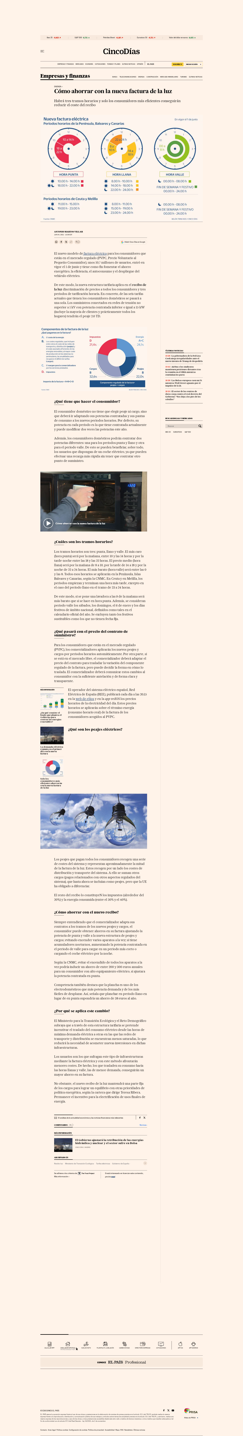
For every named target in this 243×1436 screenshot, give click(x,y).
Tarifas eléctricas (103, 1163)
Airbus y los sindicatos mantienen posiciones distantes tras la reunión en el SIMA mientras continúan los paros (183, 371)
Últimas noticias (128, 64)
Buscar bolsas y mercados (179, 418)
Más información (61, 1176)
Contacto (43, 1430)
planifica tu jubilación (105, 1348)
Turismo (183, 77)
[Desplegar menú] (42, 51)
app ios (180, 1348)
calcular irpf (49, 1348)
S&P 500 (78, 38)
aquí (113, 1176)
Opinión (140, 64)
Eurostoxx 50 (142, 38)
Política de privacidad (96, 1430)
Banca (114, 77)
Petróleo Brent (109, 38)
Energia (141, 77)
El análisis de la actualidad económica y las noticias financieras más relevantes (90, 1118)
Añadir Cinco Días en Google (134, 242)
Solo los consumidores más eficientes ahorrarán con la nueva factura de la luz (51, 783)
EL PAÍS (149, 63)
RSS (121, 1430)
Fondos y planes (113, 64)
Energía (57, 87)
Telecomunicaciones (128, 77)
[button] (93, 502)
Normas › (143, 1125)
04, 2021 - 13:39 (63, 235)
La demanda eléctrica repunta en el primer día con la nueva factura (51, 750)
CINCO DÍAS (79, 1147)
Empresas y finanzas (66, 64)
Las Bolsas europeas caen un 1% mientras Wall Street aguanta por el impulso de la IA (183, 383)
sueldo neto (86, 1348)
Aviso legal (52, 1430)
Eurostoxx (177, 432)
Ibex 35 (49, 38)
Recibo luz (58, 1163)
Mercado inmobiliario (169, 77)
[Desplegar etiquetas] (145, 1163)
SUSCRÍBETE (177, 64)
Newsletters (128, 1430)
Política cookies (62, 1430)
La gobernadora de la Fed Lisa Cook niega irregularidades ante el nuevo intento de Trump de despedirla (184, 358)
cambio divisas (124, 1348)
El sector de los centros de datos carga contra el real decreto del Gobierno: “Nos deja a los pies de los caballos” (183, 395)
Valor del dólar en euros (178, 38)
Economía (89, 64)
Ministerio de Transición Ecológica (79, 1163)
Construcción (152, 77)
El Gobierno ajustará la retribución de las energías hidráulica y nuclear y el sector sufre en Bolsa (109, 1142)
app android (193, 1348)
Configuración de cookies (78, 1430)
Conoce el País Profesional (121, 1362)
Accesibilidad (110, 1430)
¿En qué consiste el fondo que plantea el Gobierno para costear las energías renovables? (51, 717)
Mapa (117, 1430)
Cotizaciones (100, 64)
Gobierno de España (120, 1163)
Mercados (80, 64)
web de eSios (85, 699)
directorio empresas (142, 1348)
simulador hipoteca (67, 1348)
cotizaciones (161, 1348)
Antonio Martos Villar (68, 231)
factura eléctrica (95, 253)
